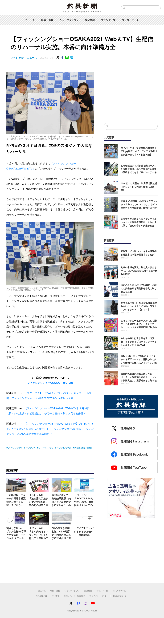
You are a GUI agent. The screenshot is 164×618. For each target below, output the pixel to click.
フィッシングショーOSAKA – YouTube (50, 382)
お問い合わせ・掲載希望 (74, 595)
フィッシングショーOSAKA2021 (54, 447)
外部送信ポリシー (120, 595)
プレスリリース (130, 20)
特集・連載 (47, 20)
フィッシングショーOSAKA (65, 428)
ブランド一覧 (108, 20)
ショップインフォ (69, 20)
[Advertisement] (131, 94)
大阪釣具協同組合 (41, 434)
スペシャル (17, 57)
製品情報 (90, 20)
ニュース (30, 20)
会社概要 (55, 595)
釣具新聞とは (41, 595)
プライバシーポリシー (99, 595)
